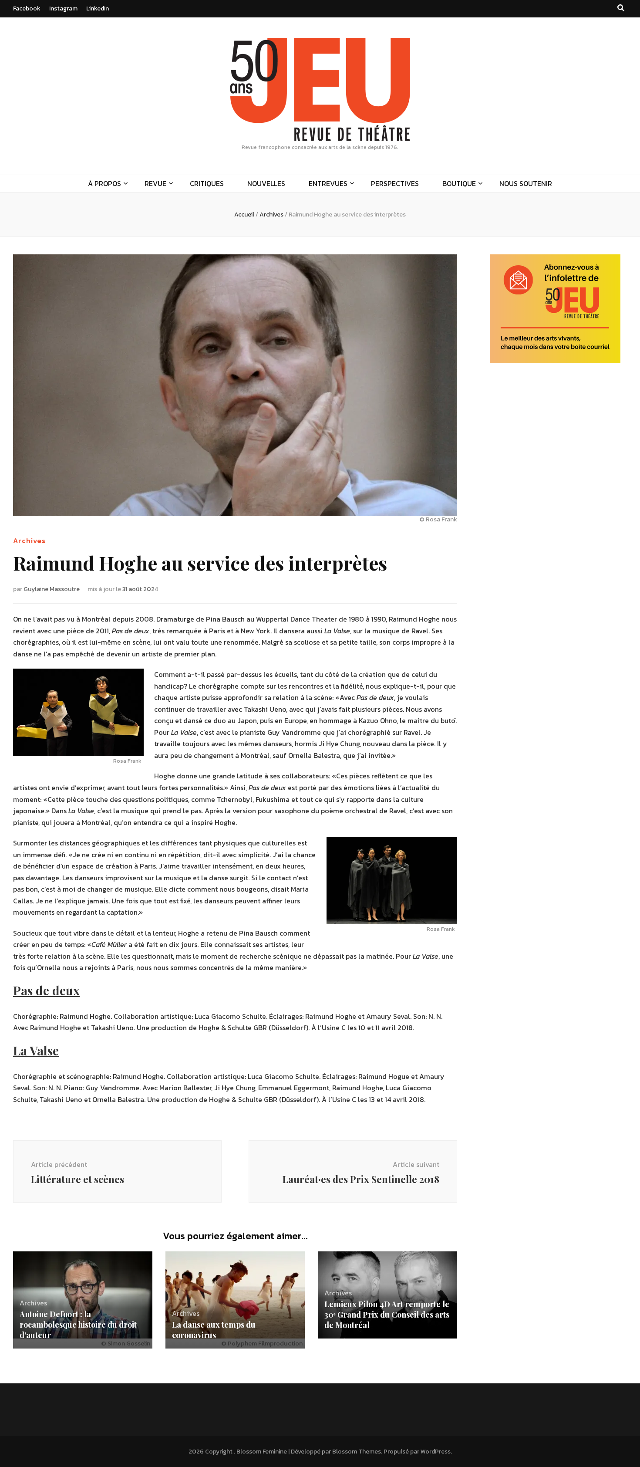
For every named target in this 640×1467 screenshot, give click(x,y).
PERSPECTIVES (395, 183)
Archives (29, 540)
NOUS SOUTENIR (525, 183)
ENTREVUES (328, 183)
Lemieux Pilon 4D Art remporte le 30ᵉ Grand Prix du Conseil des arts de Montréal (386, 1314)
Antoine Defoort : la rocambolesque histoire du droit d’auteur (78, 1324)
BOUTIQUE (459, 183)
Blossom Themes (356, 1451)
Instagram (63, 8)
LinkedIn (97, 8)
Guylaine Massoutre (52, 589)
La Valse (36, 1050)
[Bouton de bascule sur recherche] (620, 8)
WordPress (436, 1451)
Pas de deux (46, 990)
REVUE (155, 183)
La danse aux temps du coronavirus (214, 1329)
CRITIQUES (207, 183)
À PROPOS (104, 183)
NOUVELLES (266, 183)
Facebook (26, 8)
